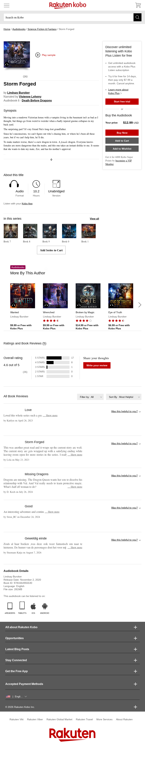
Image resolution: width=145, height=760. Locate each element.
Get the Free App (16, 671)
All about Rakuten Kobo (21, 627)
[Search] (137, 17)
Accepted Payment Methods (24, 683)
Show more (50, 415)
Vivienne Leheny (30, 96)
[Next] (139, 305)
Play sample (49, 55)
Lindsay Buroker (18, 92)
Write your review (96, 365)
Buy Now (122, 132)
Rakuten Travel (84, 719)
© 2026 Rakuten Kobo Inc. (20, 707)
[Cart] (138, 5)
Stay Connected (16, 660)
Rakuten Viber (35, 719)
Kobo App (27, 203)
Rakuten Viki (17, 719)
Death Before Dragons (37, 100)
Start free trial (122, 101)
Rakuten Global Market (59, 719)
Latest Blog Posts (17, 649)
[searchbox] (72, 17)
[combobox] (90, 397)
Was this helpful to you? (124, 411)
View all (94, 218)
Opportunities (14, 638)
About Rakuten (124, 719)
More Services (104, 719)
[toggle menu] (7, 5)
